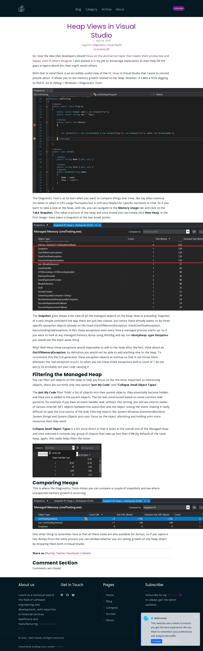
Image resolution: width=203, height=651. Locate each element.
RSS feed (173, 595)
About (120, 9)
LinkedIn (85, 553)
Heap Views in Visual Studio (101, 31)
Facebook (73, 553)
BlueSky (50, 553)
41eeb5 (59, 646)
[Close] (196, 617)
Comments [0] (101, 49)
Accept (157, 641)
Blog (78, 9)
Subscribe (178, 8)
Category (91, 9)
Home (110, 595)
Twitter (61, 553)
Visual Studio (114, 45)
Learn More (172, 641)
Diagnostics (99, 45)
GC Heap (113, 73)
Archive (107, 9)
